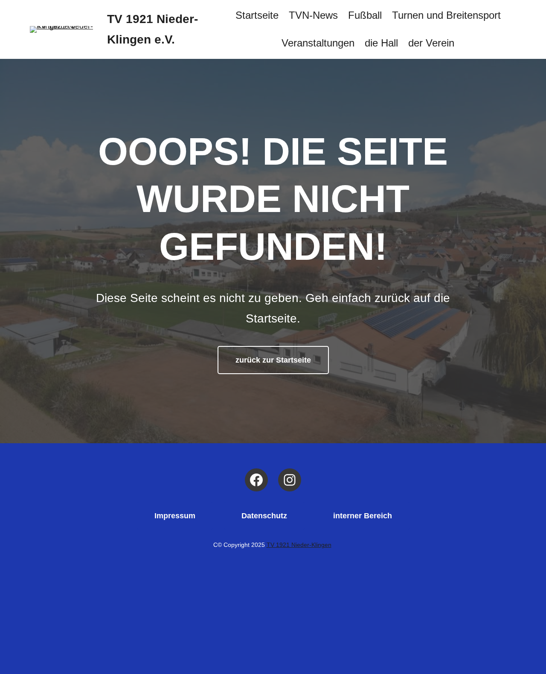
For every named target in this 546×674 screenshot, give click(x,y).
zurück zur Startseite (273, 360)
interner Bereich (362, 515)
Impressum (174, 515)
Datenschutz (264, 515)
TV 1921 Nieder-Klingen (299, 545)
